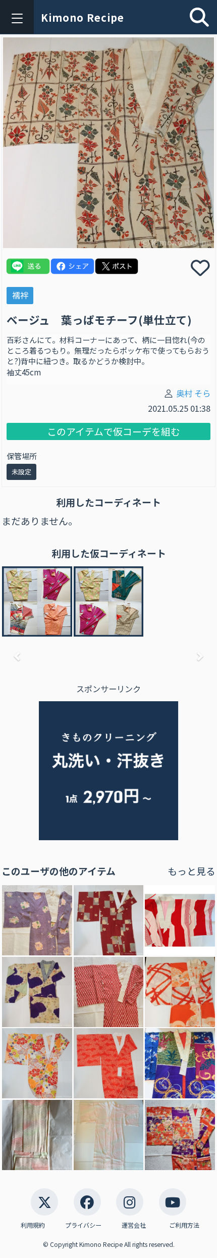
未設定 (21, 471)
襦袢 (20, 295)
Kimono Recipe (82, 17)
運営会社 (134, 1225)
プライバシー (83, 1225)
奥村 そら (193, 393)
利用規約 (33, 1225)
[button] (18, 656)
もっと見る (191, 871)
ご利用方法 (184, 1225)
